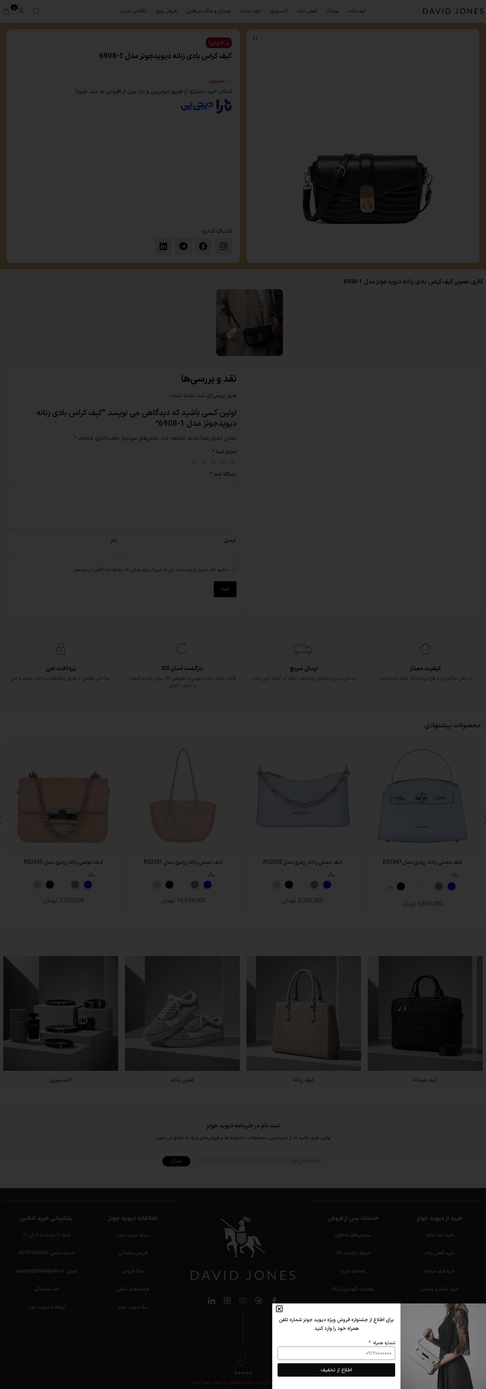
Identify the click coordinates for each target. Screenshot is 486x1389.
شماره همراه (383, 1343)
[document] (243, 694)
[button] (279, 1308)
